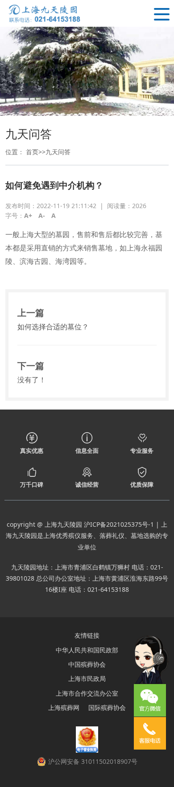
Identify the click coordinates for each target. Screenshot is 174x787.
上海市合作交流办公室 (87, 693)
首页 (32, 152)
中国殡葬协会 (87, 664)
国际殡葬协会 (107, 707)
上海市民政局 (87, 678)
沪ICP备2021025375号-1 (119, 524)
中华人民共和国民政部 (87, 650)
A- (41, 215)
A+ (28, 215)
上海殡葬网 (63, 707)
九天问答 (58, 152)
